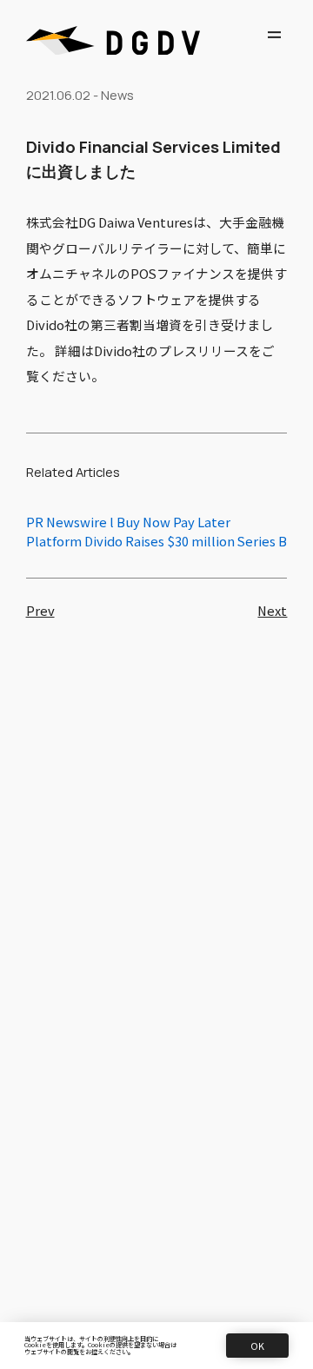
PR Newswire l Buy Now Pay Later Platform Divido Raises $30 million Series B (156, 531)
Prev (40, 611)
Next (272, 611)
